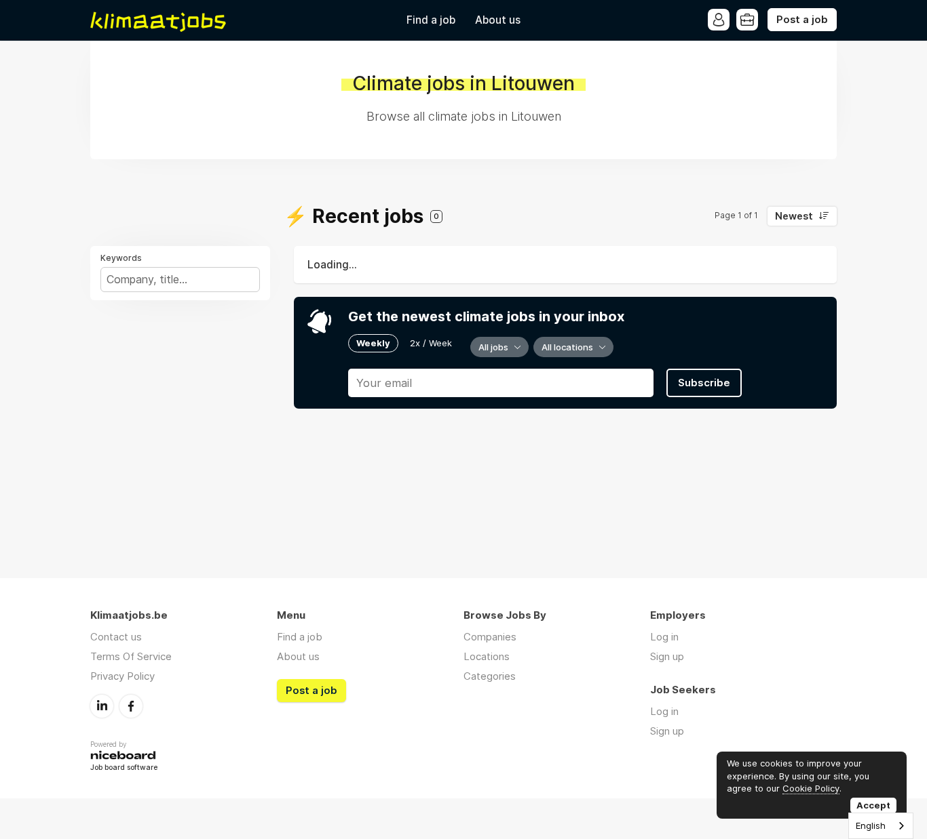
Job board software (123, 768)
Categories (489, 676)
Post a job (802, 20)
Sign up (667, 656)
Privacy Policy (122, 676)
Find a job (430, 20)
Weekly (373, 342)
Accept (873, 805)
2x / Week (431, 342)
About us (498, 20)
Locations (486, 656)
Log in (664, 636)
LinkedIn (101, 706)
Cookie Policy (810, 788)
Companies (489, 636)
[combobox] (880, 826)
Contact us (116, 636)
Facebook (131, 706)
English (871, 825)
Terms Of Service (131, 656)
